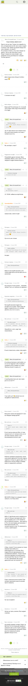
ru (19, 680)
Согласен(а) (14, 674)
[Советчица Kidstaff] (2, 2)
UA (17, 680)
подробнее (19, 670)
